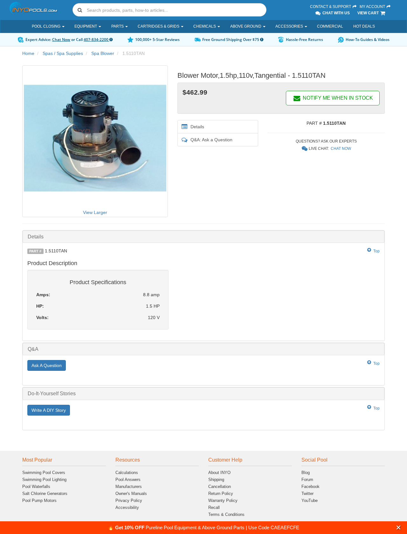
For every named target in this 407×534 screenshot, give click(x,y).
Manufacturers (128, 486)
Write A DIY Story (48, 410)
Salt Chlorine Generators (44, 493)
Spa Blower (102, 53)
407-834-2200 (96, 39)
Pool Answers (128, 479)
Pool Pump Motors (39, 500)
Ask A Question (46, 365)
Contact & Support (331, 6)
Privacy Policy (128, 500)
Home (28, 53)
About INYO (219, 472)
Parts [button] (118, 26)
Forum (307, 479)
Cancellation (219, 486)
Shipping (216, 479)
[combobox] (169, 10)
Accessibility (127, 507)
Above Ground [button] (246, 26)
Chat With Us (335, 13)
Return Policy (220, 493)
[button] (398, 527)
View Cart (368, 13)
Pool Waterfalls (36, 486)
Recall (214, 507)
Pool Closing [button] (46, 26)
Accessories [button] (289, 26)
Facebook (310, 486)
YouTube (309, 500)
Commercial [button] (330, 26)
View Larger (95, 212)
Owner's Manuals (131, 493)
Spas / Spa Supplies (63, 53)
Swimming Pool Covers (43, 472)
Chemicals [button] (205, 26)
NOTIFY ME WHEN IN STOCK (337, 98)
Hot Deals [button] (364, 26)
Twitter (307, 493)
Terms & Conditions (226, 514)
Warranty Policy (223, 500)
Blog (305, 472)
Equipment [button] (86, 26)
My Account (373, 6)
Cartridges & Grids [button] (159, 26)
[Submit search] (80, 10)
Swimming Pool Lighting (44, 479)
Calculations (126, 472)
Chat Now (61, 39)
